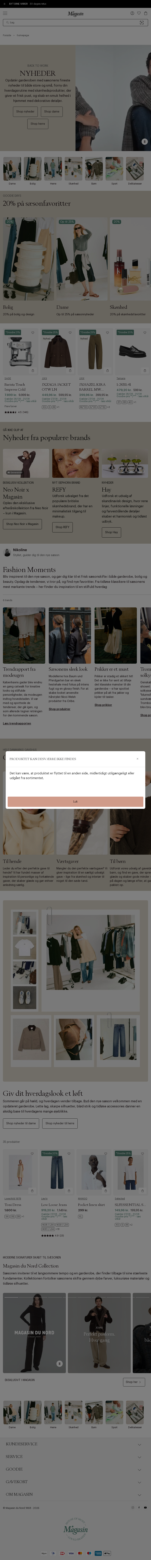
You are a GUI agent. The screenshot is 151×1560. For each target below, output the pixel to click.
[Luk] (137, 759)
